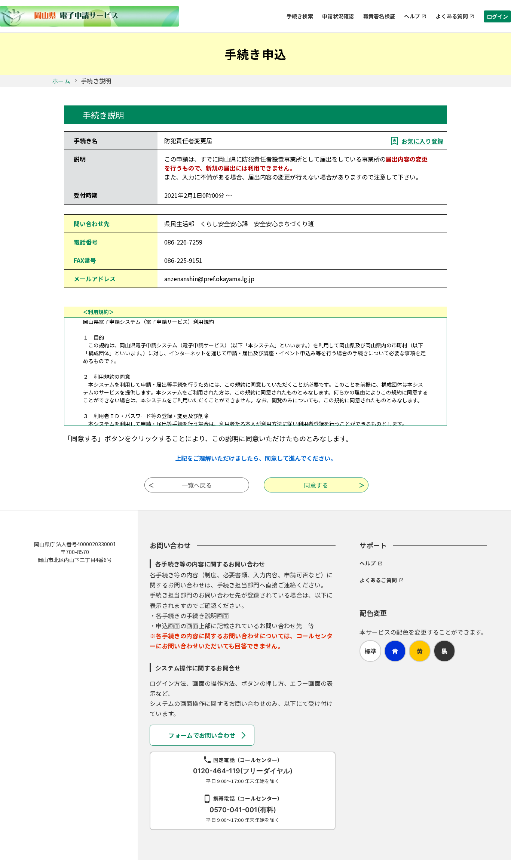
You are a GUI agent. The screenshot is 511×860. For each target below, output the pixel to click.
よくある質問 (452, 16)
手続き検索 (300, 16)
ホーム (61, 81)
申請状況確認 (338, 16)
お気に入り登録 (422, 140)
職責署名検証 (379, 16)
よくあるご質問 (378, 580)
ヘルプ (412, 16)
